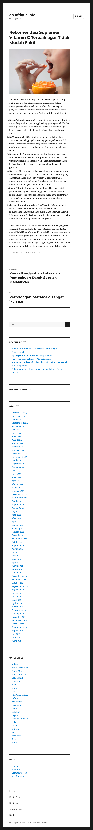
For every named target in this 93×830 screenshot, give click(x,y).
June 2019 (16, 637)
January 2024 (18, 450)
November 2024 (19, 416)
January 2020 (18, 613)
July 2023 (16, 470)
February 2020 (19, 610)
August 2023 (18, 467)
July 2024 (16, 429)
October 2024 (18, 419)
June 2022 (16, 515)
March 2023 (17, 484)
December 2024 (19, 412)
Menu (78, 16)
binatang (16, 681)
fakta (14, 688)
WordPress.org (19, 776)
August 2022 (18, 508)
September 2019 (19, 627)
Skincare (16, 729)
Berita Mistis (18, 671)
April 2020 (17, 603)
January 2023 (18, 491)
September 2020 (20, 586)
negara (15, 715)
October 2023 (18, 460)
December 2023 (19, 453)
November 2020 (19, 579)
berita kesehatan (20, 667)
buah (14, 684)
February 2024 (19, 446)
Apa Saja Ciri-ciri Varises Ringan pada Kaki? (33, 355)
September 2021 (19, 545)
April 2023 (17, 481)
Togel (14, 739)
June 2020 (16, 596)
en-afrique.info (22, 15)
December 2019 (19, 617)
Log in (15, 766)
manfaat (16, 708)
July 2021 (16, 552)
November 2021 (19, 538)
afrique (15, 252)
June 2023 (16, 474)
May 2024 (16, 436)
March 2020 (17, 607)
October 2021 (18, 542)
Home (12, 791)
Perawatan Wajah (20, 719)
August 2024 (18, 426)
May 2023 (16, 477)
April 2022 (17, 521)
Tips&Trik (16, 736)
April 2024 (17, 440)
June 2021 (16, 555)
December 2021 (19, 535)
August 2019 (18, 630)
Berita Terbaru (19, 674)
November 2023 (19, 457)
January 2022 (18, 532)
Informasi (16, 698)
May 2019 (16, 641)
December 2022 (19, 494)
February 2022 (19, 528)
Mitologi (16, 712)
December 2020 (19, 576)
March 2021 (17, 566)
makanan (16, 705)
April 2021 (16, 562)
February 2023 (19, 487)
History (15, 691)
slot (13, 732)
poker (14, 722)
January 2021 (18, 572)
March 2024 (17, 443)
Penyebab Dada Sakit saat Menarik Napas (31, 359)
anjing (15, 664)
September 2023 (19, 463)
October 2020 (18, 583)
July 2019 (16, 634)
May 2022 (16, 518)
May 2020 (16, 600)
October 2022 (18, 501)
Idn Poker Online (20, 695)
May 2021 (16, 559)
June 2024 (16, 433)
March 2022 (17, 525)
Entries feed (17, 769)
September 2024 (20, 423)
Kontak (12, 815)
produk (15, 725)
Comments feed (19, 773)
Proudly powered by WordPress (35, 823)
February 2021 (18, 569)
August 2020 (18, 589)
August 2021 (17, 549)
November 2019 (19, 620)
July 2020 (16, 593)
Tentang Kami (16, 809)
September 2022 (20, 504)
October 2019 (18, 624)
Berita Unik (40, 252)
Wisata (15, 742)
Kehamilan (17, 701)
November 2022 (19, 498)
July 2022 (16, 511)
